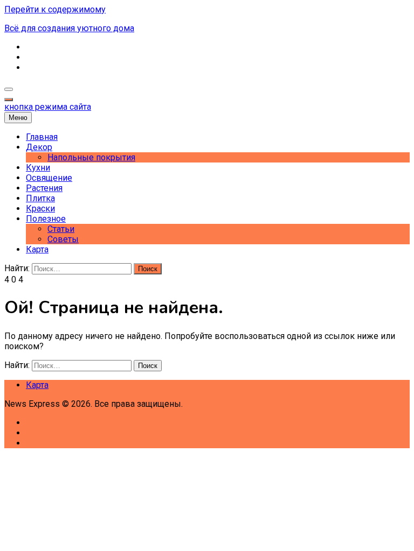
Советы (63, 239)
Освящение (49, 178)
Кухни (38, 168)
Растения (44, 188)
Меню (18, 118)
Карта (37, 249)
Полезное (46, 219)
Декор (39, 147)
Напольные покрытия (91, 157)
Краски (40, 208)
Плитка (40, 198)
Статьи (60, 229)
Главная (42, 137)
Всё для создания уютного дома (69, 28)
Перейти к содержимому (55, 9)
